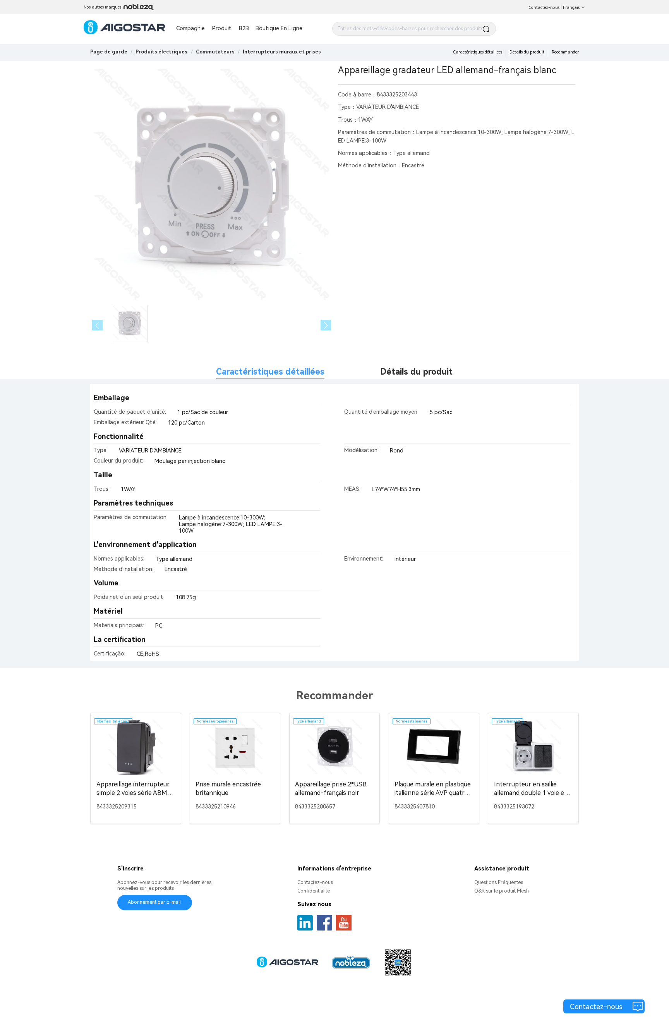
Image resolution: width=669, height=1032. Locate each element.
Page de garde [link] (108, 52)
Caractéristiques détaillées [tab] (270, 372)
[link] (161, 52)
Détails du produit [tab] (416, 372)
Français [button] (571, 7)
